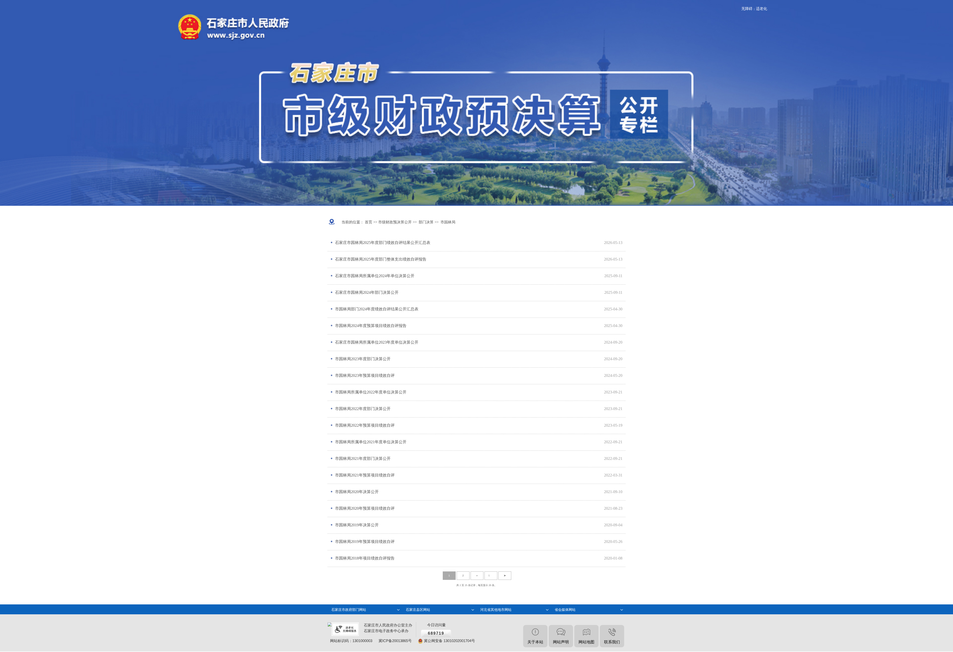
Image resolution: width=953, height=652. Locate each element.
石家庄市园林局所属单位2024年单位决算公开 (374, 276)
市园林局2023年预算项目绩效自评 (365, 375)
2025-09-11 (613, 276)
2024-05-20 (613, 375)
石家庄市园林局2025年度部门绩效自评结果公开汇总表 (382, 242)
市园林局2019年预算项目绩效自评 (365, 541)
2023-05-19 (613, 425)
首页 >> (370, 222)
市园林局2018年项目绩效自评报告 (365, 558)
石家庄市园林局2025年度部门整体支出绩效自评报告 (380, 259)
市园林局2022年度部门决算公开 (363, 409)
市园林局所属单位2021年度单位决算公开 (371, 442)
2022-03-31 (613, 475)
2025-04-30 (613, 309)
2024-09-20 (613, 342)
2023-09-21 (613, 392)
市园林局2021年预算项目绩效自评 (365, 475)
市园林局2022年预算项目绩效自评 (365, 425)
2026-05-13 (613, 242)
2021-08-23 (613, 508)
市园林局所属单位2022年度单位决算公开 (371, 392)
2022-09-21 (613, 442)
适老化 (761, 9)
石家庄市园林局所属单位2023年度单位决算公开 (376, 342)
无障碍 (746, 9)
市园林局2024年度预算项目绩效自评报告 (371, 326)
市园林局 (448, 222)
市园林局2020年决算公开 (357, 492)
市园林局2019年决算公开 (357, 525)
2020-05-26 (613, 541)
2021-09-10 (613, 492)
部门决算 (426, 222)
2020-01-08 (613, 558)
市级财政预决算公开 (394, 222)
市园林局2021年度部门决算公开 (363, 458)
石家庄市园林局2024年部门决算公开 (367, 292)
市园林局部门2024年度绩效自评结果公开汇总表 (376, 309)
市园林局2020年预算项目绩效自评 (365, 508)
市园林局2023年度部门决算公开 (363, 359)
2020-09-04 (613, 525)
